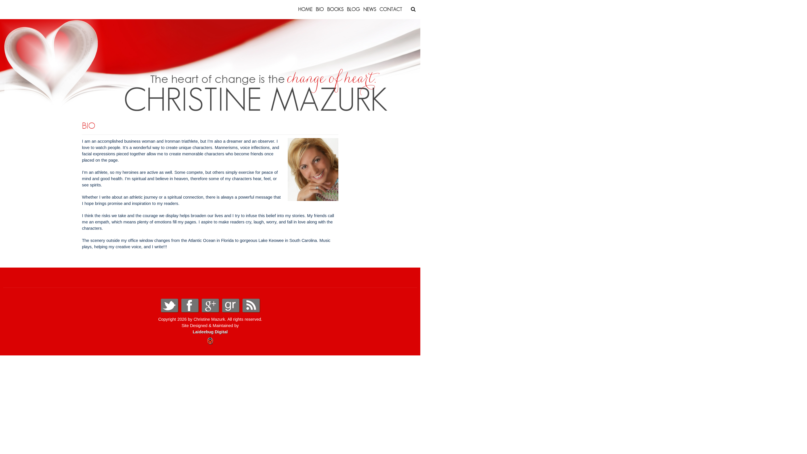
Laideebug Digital (210, 332)
